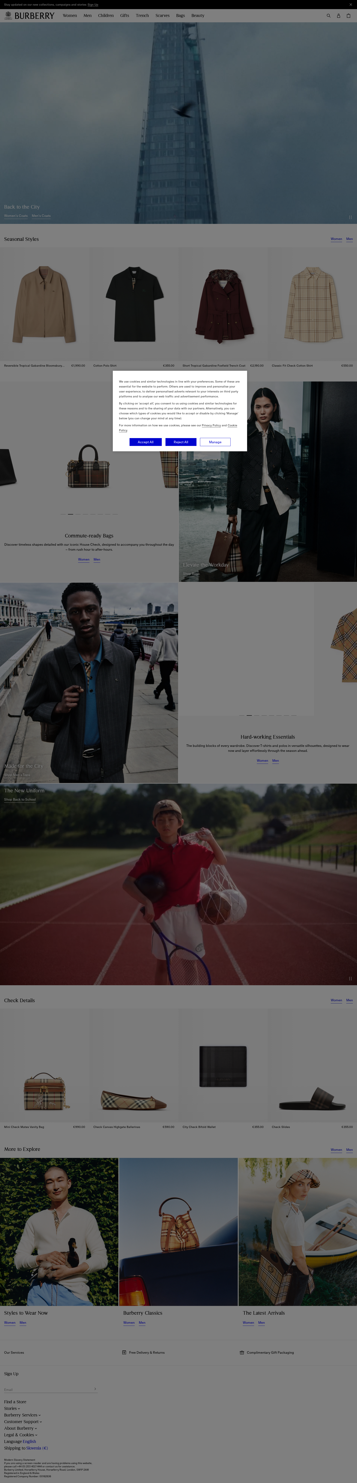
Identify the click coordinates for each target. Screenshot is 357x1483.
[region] (180, 411)
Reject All (181, 442)
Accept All (146, 442)
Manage (215, 442)
